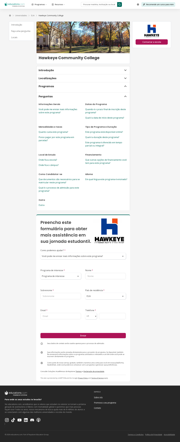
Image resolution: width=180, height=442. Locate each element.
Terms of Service (97, 378)
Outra (41, 205)
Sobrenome (47, 290)
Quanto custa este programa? (53, 131)
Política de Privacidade (153, 434)
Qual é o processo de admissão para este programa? (59, 189)
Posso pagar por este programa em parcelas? (56, 139)
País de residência (94, 290)
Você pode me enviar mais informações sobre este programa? (58, 111)
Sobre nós (98, 397)
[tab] (21, 25)
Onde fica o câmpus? (49, 165)
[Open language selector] (138, 4)
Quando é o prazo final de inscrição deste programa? (105, 111)
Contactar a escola (151, 42)
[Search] (119, 4)
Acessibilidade (169, 434)
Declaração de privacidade (94, 371)
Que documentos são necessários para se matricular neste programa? (59, 181)
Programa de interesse (52, 270)
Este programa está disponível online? (104, 131)
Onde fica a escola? (48, 159)
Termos (79, 371)
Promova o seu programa (105, 402)
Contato (97, 408)
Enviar (83, 335)
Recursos (59, 4)
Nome (89, 270)
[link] (51, 15)
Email (43, 310)
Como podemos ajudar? (52, 250)
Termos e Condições (136, 434)
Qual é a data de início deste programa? (104, 117)
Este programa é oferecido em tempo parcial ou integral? (103, 144)
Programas (40, 4)
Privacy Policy (83, 378)
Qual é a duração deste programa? (102, 137)
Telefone (90, 310)
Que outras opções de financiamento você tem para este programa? (106, 161)
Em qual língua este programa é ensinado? (106, 179)
